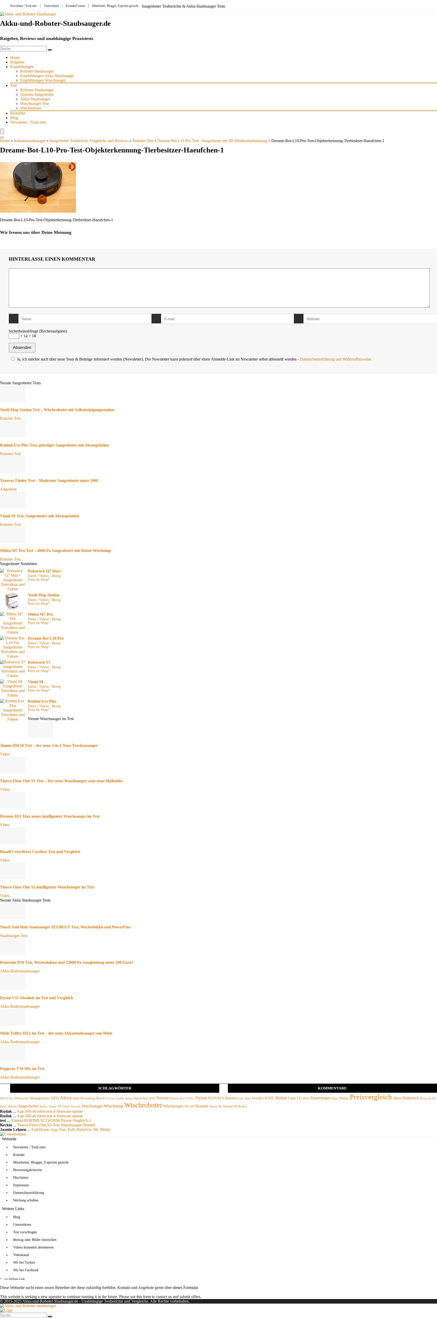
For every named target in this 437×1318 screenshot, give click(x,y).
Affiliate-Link (17, 1278)
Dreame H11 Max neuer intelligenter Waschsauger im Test (50, 816)
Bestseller (18, 113)
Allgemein (8, 489)
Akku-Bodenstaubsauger (20, 971)
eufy (241, 1098)
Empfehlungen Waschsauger (43, 80)
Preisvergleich (371, 1097)
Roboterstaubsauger (30, 141)
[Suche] (50, 50)
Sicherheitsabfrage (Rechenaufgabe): (38, 331)
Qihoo (397, 1098)
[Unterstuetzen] (13, 1134)
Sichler (43, 1106)
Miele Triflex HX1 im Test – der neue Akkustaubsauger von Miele (56, 1033)
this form (144, 1296)
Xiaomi (201, 1106)
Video (5, 754)
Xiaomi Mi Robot (235, 1106)
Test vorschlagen (25, 1232)
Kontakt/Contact (75, 6)
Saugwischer (28, 1106)
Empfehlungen (22, 66)
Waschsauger (92, 1106)
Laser (292, 1098)
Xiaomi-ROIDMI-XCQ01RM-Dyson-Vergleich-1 (51, 1120)
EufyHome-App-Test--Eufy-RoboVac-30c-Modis (70, 1129)
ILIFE (269, 1098)
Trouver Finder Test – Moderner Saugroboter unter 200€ (49, 480)
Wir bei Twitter (24, 1262)
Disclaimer (21, 1177)
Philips (344, 1098)
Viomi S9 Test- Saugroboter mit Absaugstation (39, 516)
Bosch (100, 1098)
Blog (14, 118)
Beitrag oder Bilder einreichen (34, 1240)
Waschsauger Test (34, 103)
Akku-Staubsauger (35, 99)
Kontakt (19, 1155)
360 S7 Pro (6, 1098)
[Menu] (2, 131)
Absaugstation (39, 1098)
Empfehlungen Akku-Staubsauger (47, 76)
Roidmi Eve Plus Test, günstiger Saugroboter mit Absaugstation (54, 445)
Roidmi (12, 1106)
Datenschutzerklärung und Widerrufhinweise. (336, 359)
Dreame (162, 1098)
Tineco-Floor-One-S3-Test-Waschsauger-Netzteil (56, 1125)
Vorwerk (76, 1106)
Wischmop (113, 1105)
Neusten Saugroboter (37, 94)
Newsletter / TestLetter (23, 6)
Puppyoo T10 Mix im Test (22, 1068)
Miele (306, 1098)
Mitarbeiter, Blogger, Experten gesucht (115, 6)
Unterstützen (51, 6)
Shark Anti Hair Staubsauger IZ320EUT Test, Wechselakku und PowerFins (65, 927)
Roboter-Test (143, 141)
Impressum (21, 1185)
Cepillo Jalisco (124, 1098)
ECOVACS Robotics (222, 1098)
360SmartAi (21, 1098)
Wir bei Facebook (25, 1270)
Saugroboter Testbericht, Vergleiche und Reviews (89, 141)
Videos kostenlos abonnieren (33, 1247)
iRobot (281, 1098)
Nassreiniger (320, 1098)
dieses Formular (185, 1287)
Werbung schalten (25, 1200)
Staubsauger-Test (13, 935)
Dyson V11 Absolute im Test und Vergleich (36, 998)
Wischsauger (173, 1106)
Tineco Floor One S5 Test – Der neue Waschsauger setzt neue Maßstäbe (61, 781)
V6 (60, 1106)
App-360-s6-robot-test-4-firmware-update (50, 1111)
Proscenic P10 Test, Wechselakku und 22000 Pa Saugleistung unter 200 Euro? (67, 962)
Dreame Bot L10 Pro (182, 1098)
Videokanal (21, 1255)
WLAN (189, 1106)
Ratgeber (17, 62)
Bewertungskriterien (27, 1170)
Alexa (65, 1097)
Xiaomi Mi (215, 1106)
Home (15, 57)
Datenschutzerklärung (28, 1193)
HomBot (258, 1098)
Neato (334, 1098)
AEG (54, 1098)
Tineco (53, 1106)
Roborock (411, 1098)
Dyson (201, 1097)
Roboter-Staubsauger (37, 71)
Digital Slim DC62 (144, 1098)
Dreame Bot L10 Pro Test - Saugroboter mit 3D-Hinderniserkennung (212, 141)
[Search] (2, 137)
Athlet (75, 1098)
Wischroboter (30, 108)
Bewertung (87, 1098)
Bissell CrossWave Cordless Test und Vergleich (40, 852)
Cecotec (110, 1098)
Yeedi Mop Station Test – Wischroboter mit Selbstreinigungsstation (57, 410)
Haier (248, 1098)
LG (299, 1098)
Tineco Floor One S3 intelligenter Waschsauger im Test (47, 887)
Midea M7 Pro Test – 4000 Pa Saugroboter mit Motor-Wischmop (55, 550)
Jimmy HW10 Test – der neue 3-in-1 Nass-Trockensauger (49, 745)
